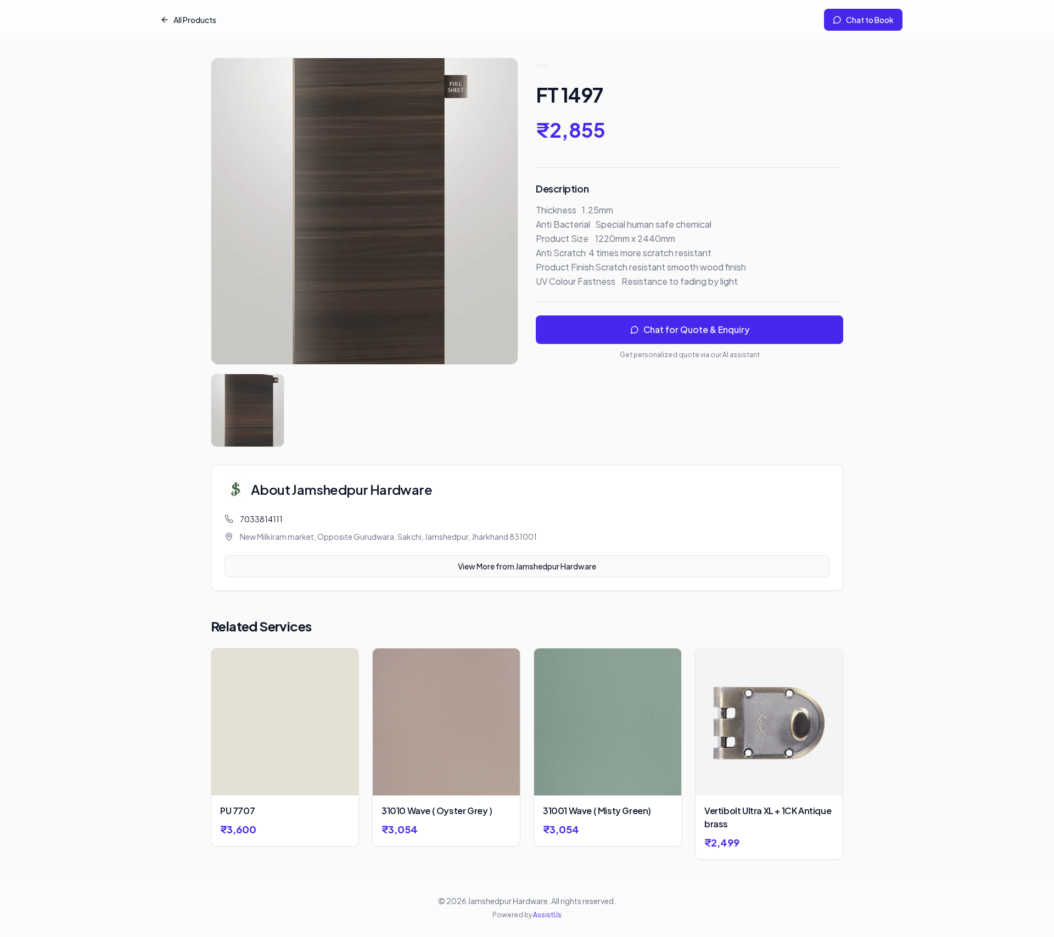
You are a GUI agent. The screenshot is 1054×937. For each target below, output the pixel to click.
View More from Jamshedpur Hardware (527, 566)
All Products (194, 20)
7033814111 (261, 519)
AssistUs (547, 915)
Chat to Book (870, 20)
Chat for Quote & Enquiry (696, 329)
